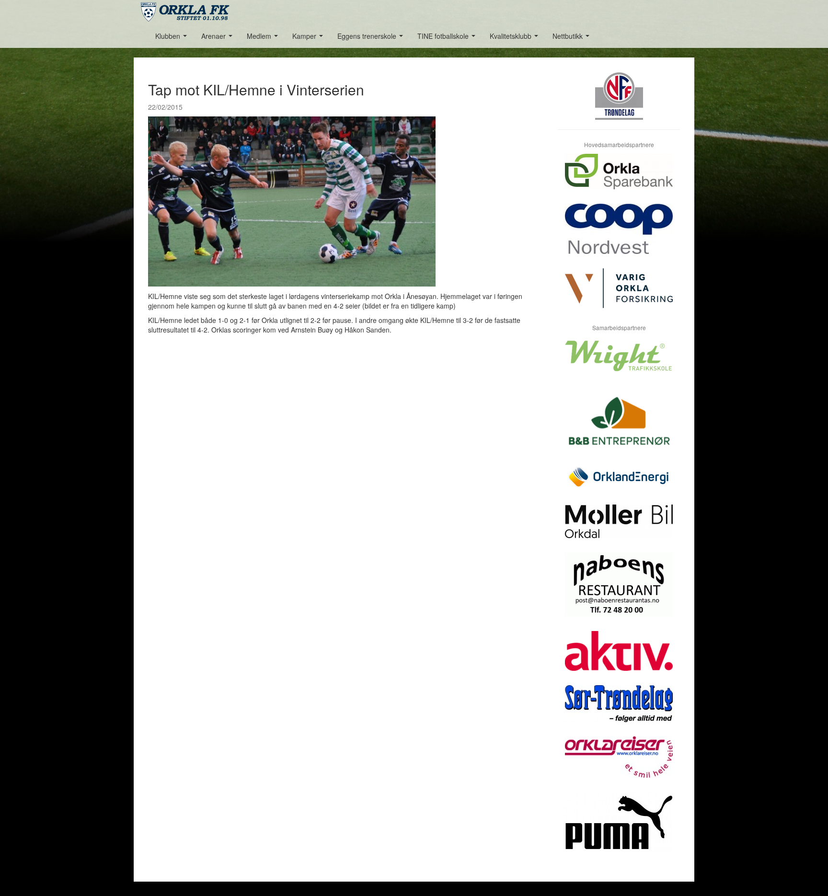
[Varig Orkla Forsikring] (619, 295)
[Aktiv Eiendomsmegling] (619, 658)
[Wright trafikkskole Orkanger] (619, 363)
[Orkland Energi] (619, 484)
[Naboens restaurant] (619, 591)
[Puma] (619, 829)
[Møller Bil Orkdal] (619, 528)
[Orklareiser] (619, 764)
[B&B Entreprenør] (619, 426)
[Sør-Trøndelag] (619, 710)
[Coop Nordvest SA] (619, 236)
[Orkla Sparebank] (619, 179)
